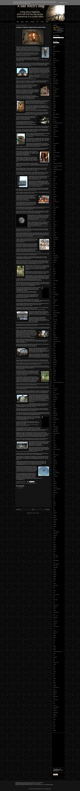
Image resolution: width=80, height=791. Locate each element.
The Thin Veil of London (33, 266)
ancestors (54, 71)
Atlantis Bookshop (56, 96)
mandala (54, 395)
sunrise (54, 630)
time (54, 655)
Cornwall (54, 171)
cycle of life (55, 183)
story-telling (55, 621)
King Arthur (55, 362)
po (53, 499)
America (54, 67)
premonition (55, 519)
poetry (54, 501)
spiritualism (55, 606)
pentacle (54, 481)
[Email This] (29, 481)
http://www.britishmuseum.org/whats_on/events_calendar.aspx (37, 103)
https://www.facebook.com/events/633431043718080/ (32, 341)
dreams (54, 214)
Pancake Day (55, 476)
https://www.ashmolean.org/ (29, 59)
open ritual (55, 463)
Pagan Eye (55, 470)
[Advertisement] (33, 498)
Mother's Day (55, 431)
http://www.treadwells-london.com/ (25, 155)
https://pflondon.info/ (43, 439)
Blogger (50, 788)
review (54, 551)
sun (53, 628)
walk (54, 674)
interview (54, 353)
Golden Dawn (55, 305)
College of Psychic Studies (57, 163)
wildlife (54, 694)
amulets (54, 69)
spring (54, 608)
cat (53, 138)
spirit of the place (56, 605)
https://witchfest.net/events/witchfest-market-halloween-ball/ (27, 451)
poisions (54, 503)
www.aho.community (31, 193)
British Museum (55, 117)
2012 (54, 47)
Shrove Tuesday (56, 594)
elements (54, 232)
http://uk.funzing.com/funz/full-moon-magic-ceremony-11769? (36, 273)
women (54, 719)
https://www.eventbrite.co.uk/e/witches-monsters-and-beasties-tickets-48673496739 (32, 309)
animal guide (55, 74)
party (54, 478)
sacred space (55, 565)
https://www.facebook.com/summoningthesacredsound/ (31, 146)
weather (54, 683)
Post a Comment (20, 487)
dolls (54, 205)
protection (54, 526)
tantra (54, 640)
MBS (54, 404)
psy (53, 528)
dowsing (54, 208)
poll (53, 506)
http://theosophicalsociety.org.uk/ (28, 205)
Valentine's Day (55, 662)
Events (47, 21)
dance (54, 185)
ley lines (54, 373)
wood (54, 721)
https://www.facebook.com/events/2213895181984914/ (27, 381)
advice (54, 53)
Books (22, 21)
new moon (55, 445)
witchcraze (55, 710)
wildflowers (55, 692)
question (54, 538)
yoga (54, 726)
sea (53, 581)
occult (54, 458)
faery (54, 248)
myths (54, 438)
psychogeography (56, 531)
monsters (54, 422)
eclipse (54, 228)
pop (53, 508)
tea (53, 644)
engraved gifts (55, 237)
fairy (54, 251)
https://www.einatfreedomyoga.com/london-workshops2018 (27, 346)
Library (54, 375)
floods (54, 267)
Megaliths (54, 411)
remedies (54, 549)
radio (54, 540)
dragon (54, 210)
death (54, 192)
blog (54, 108)
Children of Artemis (56, 152)
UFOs (54, 660)
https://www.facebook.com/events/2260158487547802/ (32, 301)
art (53, 85)
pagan (29, 483)
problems (54, 522)
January (54, 357)
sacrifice (54, 569)
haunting (54, 321)
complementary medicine (57, 169)
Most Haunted (55, 429)
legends (54, 371)
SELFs (54, 587)
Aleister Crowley (56, 60)
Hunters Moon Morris (56, 341)
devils (54, 198)
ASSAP (54, 87)
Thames (54, 649)
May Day (54, 401)
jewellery (54, 359)
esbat (54, 244)
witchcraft (34, 483)
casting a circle (55, 136)
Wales (54, 673)
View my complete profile (57, 32)
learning (54, 369)
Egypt (54, 230)
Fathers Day (55, 255)
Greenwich (55, 310)
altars (54, 63)
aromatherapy (55, 83)
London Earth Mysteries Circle (58, 382)
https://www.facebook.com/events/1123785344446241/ (28, 254)
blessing (54, 106)
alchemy (54, 58)
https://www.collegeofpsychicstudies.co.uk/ (36, 114)
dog (53, 203)
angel (54, 72)
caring (54, 134)
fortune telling (55, 280)
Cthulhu (54, 180)
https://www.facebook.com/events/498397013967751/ (26, 471)
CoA (54, 161)
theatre (54, 653)
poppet (54, 510)
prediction (54, 515)
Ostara (54, 467)
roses (54, 558)
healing (54, 325)
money (54, 420)
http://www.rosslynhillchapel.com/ (32, 410)
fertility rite (55, 260)
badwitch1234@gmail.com (36, 50)
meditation (55, 408)
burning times (55, 127)
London (26, 483)
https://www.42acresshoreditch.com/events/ (25, 93)
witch (54, 703)
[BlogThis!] (30, 481)
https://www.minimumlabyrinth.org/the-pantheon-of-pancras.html (35, 174)
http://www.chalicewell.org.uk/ (41, 430)
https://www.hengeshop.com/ (26, 335)
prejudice (54, 517)
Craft (37, 21)
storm (54, 619)
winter (54, 698)
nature (54, 442)
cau (53, 141)
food (54, 276)
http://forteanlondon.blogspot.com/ (35, 179)
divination (54, 199)
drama (54, 212)
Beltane (54, 101)
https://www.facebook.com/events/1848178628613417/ (27, 124)
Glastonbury (55, 300)
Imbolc (54, 344)
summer (54, 624)
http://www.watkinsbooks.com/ (23, 297)
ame (54, 65)
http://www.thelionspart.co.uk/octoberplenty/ (23, 200)
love (53, 385)
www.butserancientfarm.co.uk (40, 149)
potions (54, 513)
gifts (53, 298)
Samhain (31, 483)
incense (54, 346)
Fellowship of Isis (56, 257)
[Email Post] (28, 481)
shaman (54, 590)
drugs (54, 217)
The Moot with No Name (57, 651)
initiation (54, 350)
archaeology (55, 81)
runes (54, 562)
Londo (54, 378)
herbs (54, 330)
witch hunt (55, 705)
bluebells (54, 110)
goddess (54, 301)
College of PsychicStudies (57, 165)
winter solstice (55, 699)
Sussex (54, 633)
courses (54, 173)
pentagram (55, 483)
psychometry (55, 533)
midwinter (54, 417)
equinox (54, 242)
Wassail (54, 678)
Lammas (54, 366)
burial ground (55, 125)
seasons (54, 583)
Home (18, 21)
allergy (54, 62)
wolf (53, 717)
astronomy (55, 92)
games (54, 291)
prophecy (54, 524)
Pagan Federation (56, 472)
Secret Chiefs (55, 585)
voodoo (54, 671)
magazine (54, 390)
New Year (54, 447)
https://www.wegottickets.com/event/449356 (25, 305)
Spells (27, 21)
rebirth (54, 542)
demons (54, 194)
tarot (54, 642)
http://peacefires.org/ (39, 263)
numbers (54, 456)
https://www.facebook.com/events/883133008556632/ (26, 337)
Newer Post (18, 509)
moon (54, 424)
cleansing (54, 159)
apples (54, 78)
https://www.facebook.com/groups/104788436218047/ (26, 285)
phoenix (54, 490)
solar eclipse (55, 599)
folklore (54, 271)
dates (54, 189)
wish (54, 701)
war (53, 676)
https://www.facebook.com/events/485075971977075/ (28, 384)
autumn (54, 97)
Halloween (23, 483)
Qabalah (54, 537)
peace (54, 479)
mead (54, 406)
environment (55, 239)
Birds (54, 103)
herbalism (54, 328)
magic (54, 392)
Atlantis (54, 94)
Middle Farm (55, 413)
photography (55, 492)
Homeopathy (55, 337)
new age (54, 444)
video (54, 665)
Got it (66, 2)
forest (54, 278)
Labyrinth (54, 364)
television (54, 646)
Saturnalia (55, 574)
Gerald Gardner (56, 294)
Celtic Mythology (56, 143)
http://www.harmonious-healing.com (35, 186)
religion (54, 547)
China (54, 154)
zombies (54, 730)
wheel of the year (56, 687)
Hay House (55, 323)
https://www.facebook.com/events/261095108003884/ (33, 454)
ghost (54, 296)
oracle (54, 465)
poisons (54, 504)
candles (54, 132)
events (20, 483)
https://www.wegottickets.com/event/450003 (25, 87)
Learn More (61, 2)
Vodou (54, 669)
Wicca (54, 689)
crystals (54, 178)
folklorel (54, 273)
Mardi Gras (55, 399)
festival (54, 262)
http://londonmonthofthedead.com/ (24, 119)
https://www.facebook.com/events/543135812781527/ (39, 392)
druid (54, 219)
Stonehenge (55, 617)
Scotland (54, 576)
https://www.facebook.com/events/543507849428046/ (39, 127)
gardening (55, 292)
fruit (53, 285)
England (54, 235)
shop (54, 592)
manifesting (55, 397)
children (54, 150)
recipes (54, 544)
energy (54, 233)
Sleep (54, 596)
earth (54, 223)
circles (54, 157)
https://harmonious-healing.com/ (31, 406)
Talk (53, 639)
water (54, 680)
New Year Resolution (56, 449)
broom (54, 119)
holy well (54, 335)
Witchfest (54, 714)
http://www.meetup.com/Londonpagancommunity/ (26, 98)
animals (54, 76)
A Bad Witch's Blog (56, 51)
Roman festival (55, 556)
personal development (57, 488)
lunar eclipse (55, 388)
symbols (54, 635)
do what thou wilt (56, 201)
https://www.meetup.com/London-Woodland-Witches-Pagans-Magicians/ (29, 251)
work (54, 723)
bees (54, 99)
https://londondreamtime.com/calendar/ (36, 352)
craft (54, 174)
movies (54, 435)
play (53, 497)
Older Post (47, 509)
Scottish (54, 578)
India (54, 348)
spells (54, 603)
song (54, 601)
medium (54, 410)
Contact (42, 21)
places (54, 494)
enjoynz (43, 788)
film (53, 264)
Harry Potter (55, 319)
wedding (54, 685)
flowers (54, 269)
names (54, 440)
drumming (55, 221)
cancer (54, 129)
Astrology (54, 90)
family (54, 253)
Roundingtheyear (56, 560)
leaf (53, 368)
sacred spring (55, 567)
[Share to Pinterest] (33, 481)
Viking (54, 667)
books (54, 115)
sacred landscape (56, 563)
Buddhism (54, 121)
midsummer (55, 415)
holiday (54, 334)
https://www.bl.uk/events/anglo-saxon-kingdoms (29, 131)
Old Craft (54, 460)
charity (54, 147)
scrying (54, 580)
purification (55, 535)
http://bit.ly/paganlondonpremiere (32, 246)
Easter (54, 226)
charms (54, 148)
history (54, 332)
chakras (54, 145)
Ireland (54, 355)
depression (55, 196)
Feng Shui (55, 258)
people (54, 485)
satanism (54, 572)
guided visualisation (56, 312)
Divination (32, 21)
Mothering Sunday (56, 433)
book (54, 112)
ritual (54, 553)
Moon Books (55, 426)
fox (53, 282)
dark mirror (55, 187)
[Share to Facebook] (32, 481)
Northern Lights (55, 454)
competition (55, 167)
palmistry (54, 474)
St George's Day (56, 612)
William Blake (55, 696)
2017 (54, 49)
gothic (54, 307)
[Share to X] (31, 481)
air (53, 56)
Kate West (55, 360)
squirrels (54, 610)
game (54, 289)
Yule (54, 728)
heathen (54, 326)
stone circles (55, 615)
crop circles (55, 176)
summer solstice (56, 626)
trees (54, 658)
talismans (54, 637)
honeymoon (55, 339)
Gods (54, 303)
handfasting (55, 316)
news (54, 451)
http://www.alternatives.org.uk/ (32, 190)
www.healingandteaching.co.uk (26, 258)
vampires (54, 664)
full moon (54, 287)
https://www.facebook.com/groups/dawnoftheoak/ (26, 209)
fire (53, 266)
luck (53, 386)
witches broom (55, 712)
